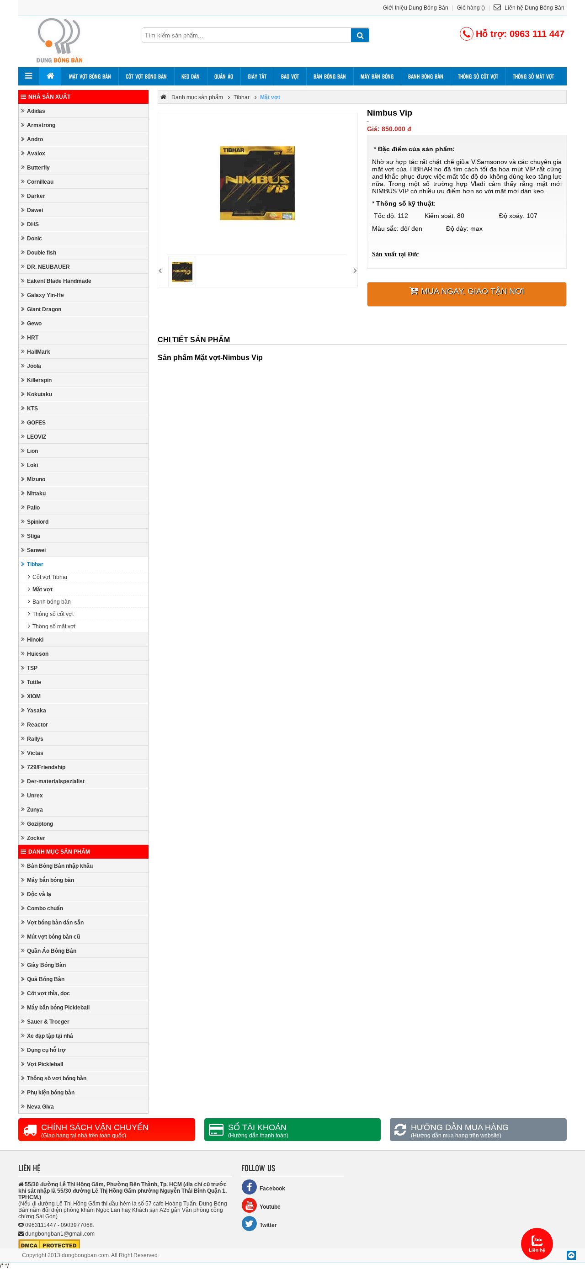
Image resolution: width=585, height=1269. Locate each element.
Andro (35, 139)
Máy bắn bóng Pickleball (58, 1007)
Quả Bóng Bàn (45, 979)
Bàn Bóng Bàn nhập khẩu (60, 866)
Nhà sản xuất (49, 97)
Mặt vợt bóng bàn (90, 76)
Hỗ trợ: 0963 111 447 (520, 34)
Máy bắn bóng (377, 76)
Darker (36, 196)
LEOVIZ (36, 437)
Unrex (35, 795)
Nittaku (36, 493)
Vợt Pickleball (45, 1064)
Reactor (37, 725)
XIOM (34, 696)
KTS (32, 408)
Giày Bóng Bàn (46, 965)
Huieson (37, 654)
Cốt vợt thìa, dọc (48, 993)
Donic (34, 238)
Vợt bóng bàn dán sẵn (55, 922)
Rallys (35, 739)
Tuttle (34, 682)
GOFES (36, 422)
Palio (33, 507)
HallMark (38, 352)
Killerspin (39, 380)
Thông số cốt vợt (478, 76)
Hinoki (35, 640)
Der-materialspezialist (56, 781)
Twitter (268, 1225)
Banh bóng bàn (425, 76)
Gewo (34, 323)
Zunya (35, 810)
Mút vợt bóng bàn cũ (53, 937)
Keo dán (190, 76)
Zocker (36, 838)
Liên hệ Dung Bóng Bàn (533, 8)
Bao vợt (290, 76)
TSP (32, 668)
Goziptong (40, 824)
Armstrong (41, 125)
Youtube (270, 1207)
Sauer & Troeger (48, 1022)
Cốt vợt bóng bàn (146, 76)
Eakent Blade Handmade (59, 281)
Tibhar (35, 564)
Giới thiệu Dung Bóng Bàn (415, 8)
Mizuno (36, 479)
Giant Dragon (44, 309)
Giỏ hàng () (471, 8)
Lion (32, 451)
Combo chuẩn (45, 908)
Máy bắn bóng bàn (50, 880)
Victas (35, 753)
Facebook (272, 1188)
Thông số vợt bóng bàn (56, 1078)
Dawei (35, 210)
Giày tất (257, 76)
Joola (34, 366)
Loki (32, 465)
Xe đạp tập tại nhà (50, 1036)
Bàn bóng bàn (330, 76)
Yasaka (36, 710)
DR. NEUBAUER (48, 267)
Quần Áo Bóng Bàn (51, 951)
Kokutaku (39, 394)
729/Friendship (46, 767)
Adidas (36, 111)
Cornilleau (40, 182)
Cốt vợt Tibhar (50, 577)
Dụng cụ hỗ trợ (46, 1050)
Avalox (36, 153)
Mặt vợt (42, 589)
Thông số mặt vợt (533, 76)
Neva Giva (40, 1107)
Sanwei (36, 550)
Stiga (33, 536)
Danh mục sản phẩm (59, 852)
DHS (33, 224)
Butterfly (38, 168)
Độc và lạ (39, 894)
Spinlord (37, 522)
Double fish (41, 253)
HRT (32, 338)
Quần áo (223, 76)
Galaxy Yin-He (45, 295)
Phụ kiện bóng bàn (50, 1092)
